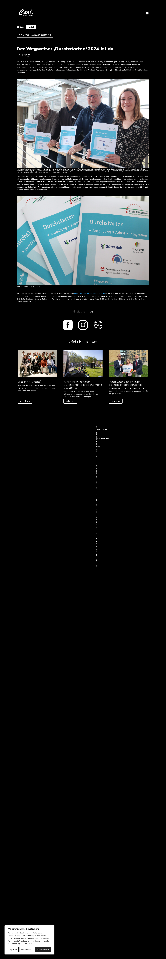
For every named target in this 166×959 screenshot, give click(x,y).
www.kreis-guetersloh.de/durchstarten (89, 294)
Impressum (101, 430)
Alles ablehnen (27, 949)
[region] (29, 939)
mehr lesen (25, 401)
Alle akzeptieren (43, 949)
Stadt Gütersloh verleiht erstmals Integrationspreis (125, 383)
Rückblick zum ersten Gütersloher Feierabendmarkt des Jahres (82, 384)
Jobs (98, 447)
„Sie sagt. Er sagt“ (29, 381)
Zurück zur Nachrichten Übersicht (35, 35)
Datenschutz (102, 438)
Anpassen (13, 949)
